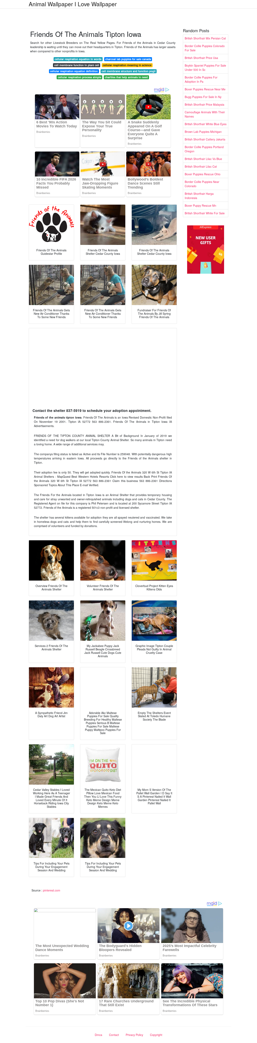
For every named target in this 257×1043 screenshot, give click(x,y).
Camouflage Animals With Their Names (205, 114)
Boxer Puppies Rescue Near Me (205, 89)
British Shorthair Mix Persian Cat (205, 38)
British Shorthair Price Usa (201, 58)
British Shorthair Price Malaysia (204, 104)
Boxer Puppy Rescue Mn (200, 205)
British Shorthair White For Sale (205, 213)
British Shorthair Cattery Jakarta (205, 139)
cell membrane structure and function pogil (129, 71)
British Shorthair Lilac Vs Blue (203, 159)
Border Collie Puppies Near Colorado (202, 184)
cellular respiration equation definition (74, 71)
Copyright (156, 1035)
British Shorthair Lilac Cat (201, 166)
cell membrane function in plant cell (76, 65)
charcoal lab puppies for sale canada (128, 59)
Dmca (98, 1035)
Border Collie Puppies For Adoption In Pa (201, 79)
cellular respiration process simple (79, 77)
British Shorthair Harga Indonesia (199, 196)
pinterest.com (51, 890)
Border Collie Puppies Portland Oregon (204, 149)
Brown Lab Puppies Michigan (203, 132)
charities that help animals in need (126, 77)
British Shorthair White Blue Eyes (205, 124)
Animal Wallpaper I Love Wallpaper (73, 3)
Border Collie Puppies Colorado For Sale (205, 48)
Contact (114, 1035)
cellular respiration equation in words (78, 59)
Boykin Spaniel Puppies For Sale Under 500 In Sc (205, 67)
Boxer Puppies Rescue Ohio (202, 174)
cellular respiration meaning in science (127, 65)
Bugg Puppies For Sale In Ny (203, 97)
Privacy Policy (134, 1035)
